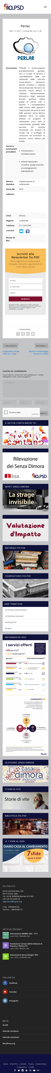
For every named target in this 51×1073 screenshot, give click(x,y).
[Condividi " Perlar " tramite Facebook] (18, 333)
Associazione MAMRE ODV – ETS (24, 933)
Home (5, 1064)
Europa (8, 628)
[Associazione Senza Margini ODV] (6, 956)
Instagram (13, 1001)
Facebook (13, 983)
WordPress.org (9, 1043)
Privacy (19, 308)
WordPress (25, 1060)
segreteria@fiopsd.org (12, 901)
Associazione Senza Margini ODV (24, 955)
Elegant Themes (24, 1057)
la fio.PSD (14, 1064)
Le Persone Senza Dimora (16, 610)
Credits (31, 1067)
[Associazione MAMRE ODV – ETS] (6, 935)
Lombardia (27, 31)
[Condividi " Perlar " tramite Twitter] (23, 333)
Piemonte (23, 936)
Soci (34, 31)
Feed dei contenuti (11, 1031)
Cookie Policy (41, 1064)
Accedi (5, 1025)
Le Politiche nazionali (14, 616)
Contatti (23, 1064)
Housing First (10, 622)
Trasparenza (22, 1067)
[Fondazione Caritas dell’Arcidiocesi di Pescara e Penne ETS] (6, 945)
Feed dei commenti (11, 1037)
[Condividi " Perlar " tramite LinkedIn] (28, 333)
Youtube (12, 992)
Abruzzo (23, 948)
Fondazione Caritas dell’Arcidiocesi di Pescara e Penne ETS (26, 945)
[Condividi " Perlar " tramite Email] (32, 333)
